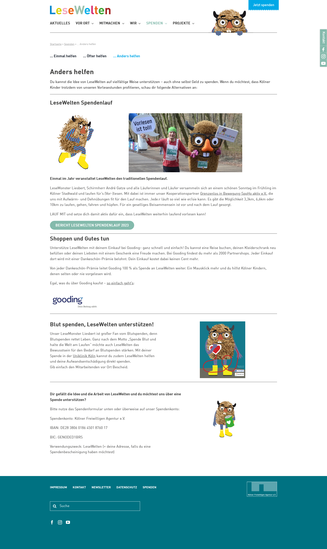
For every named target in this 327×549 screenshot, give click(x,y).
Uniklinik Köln (84, 356)
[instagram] (60, 522)
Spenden (69, 44)
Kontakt (323, 37)
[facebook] (52, 522)
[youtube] (68, 522)
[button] (8, 540)
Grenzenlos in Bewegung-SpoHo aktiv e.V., (233, 193)
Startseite (56, 44)
